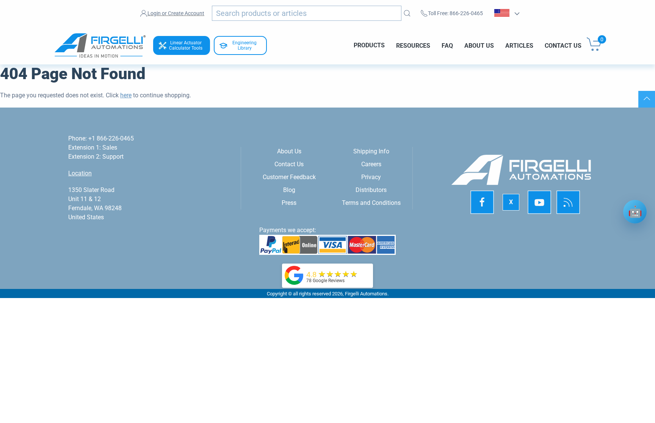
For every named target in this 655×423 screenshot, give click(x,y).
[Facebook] (482, 202)
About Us (479, 45)
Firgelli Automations (366, 294)
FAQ (447, 45)
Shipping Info (371, 151)
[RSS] (568, 202)
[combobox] (306, 13)
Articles (519, 45)
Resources (413, 45)
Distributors (371, 190)
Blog (289, 190)
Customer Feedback (289, 177)
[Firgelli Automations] (294, 274)
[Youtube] (539, 202)
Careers (371, 164)
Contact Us (563, 45)
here (126, 95)
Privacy (371, 177)
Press (289, 202)
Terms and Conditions (371, 202)
